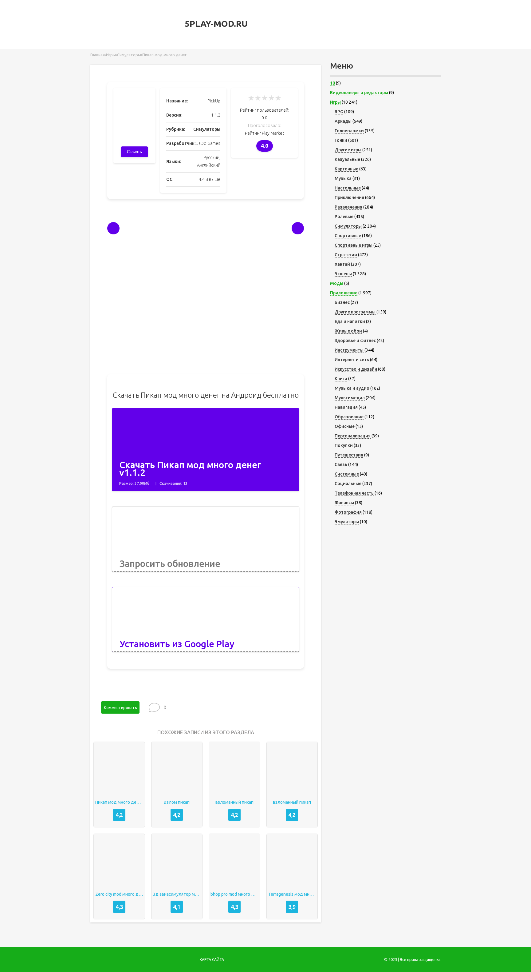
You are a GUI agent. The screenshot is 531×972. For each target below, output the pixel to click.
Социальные (348, 483)
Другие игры (348, 149)
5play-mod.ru (215, 23)
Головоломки (349, 130)
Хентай (342, 264)
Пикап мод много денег (119, 802)
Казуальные (347, 159)
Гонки (341, 140)
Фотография (348, 512)
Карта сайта (212, 960)
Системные (347, 474)
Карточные (346, 168)
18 (332, 83)
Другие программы (355, 311)
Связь (341, 464)
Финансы (344, 502)
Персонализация (353, 435)
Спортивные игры (353, 245)
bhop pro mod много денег (234, 894)
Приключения (349, 197)
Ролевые (344, 216)
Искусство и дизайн (356, 369)
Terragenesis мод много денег (292, 894)
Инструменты (349, 350)
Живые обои (348, 331)
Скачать (134, 151)
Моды (336, 283)
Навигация (346, 407)
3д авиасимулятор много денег (177, 894)
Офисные (345, 426)
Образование (349, 416)
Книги (341, 378)
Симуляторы (206, 129)
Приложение (343, 292)
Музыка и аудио (352, 388)
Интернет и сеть (352, 359)
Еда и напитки (350, 321)
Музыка (343, 178)
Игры (335, 102)
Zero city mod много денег (119, 894)
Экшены (343, 273)
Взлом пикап (177, 802)
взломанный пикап (234, 802)
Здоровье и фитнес (355, 340)
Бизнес (342, 302)
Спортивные (348, 235)
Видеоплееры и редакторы (359, 92)
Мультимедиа (350, 397)
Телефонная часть (354, 493)
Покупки (344, 445)
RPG (339, 111)
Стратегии (346, 254)
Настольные (348, 187)
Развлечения (348, 207)
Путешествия (349, 454)
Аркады (343, 121)
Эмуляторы (347, 521)
